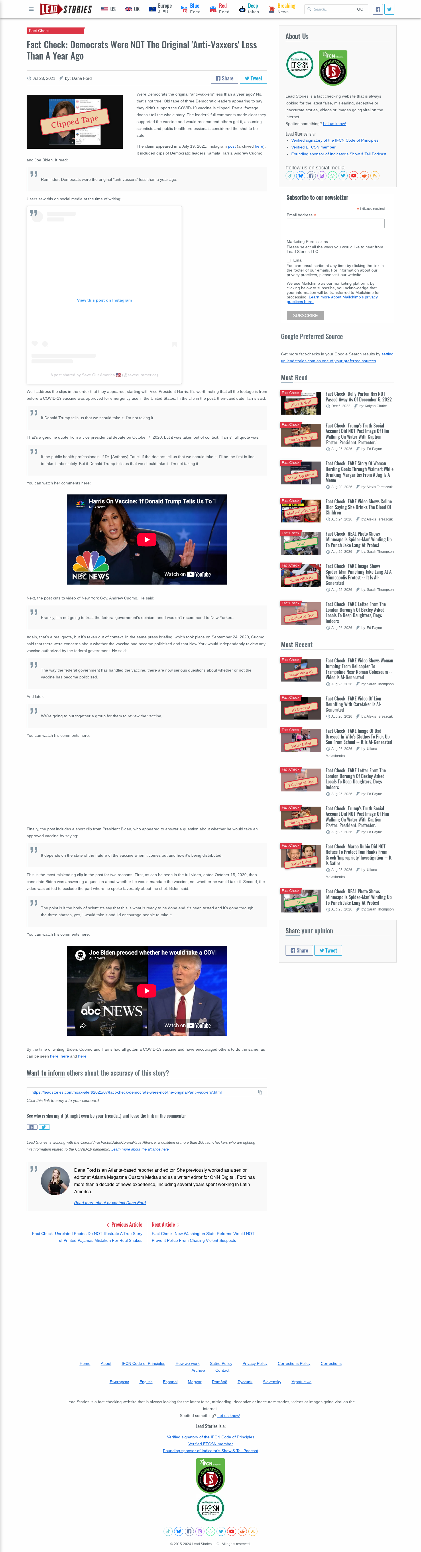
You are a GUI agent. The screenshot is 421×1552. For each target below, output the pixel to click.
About (106, 1363)
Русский (245, 1381)
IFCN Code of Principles (143, 1363)
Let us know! (334, 123)
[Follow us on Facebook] (311, 175)
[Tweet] (389, 9)
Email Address (301, 215)
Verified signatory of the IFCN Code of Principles (335, 140)
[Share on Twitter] (44, 1127)
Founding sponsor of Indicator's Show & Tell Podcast (338, 154)
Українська (302, 1381)
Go (360, 9)
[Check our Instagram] (321, 175)
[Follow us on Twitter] (343, 175)
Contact (222, 1370)
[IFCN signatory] (210, 1476)
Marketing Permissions (307, 241)
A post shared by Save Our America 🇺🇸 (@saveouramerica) (104, 375)
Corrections (331, 1363)
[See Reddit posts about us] (364, 175)
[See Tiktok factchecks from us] (290, 175)
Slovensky (272, 1381)
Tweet (255, 78)
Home (85, 1363)
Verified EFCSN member (313, 147)
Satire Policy (221, 1363)
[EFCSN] (210, 1508)
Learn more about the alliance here (140, 1149)
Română (219, 1381)
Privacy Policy (255, 1363)
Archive (198, 1370)
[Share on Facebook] (32, 1127)
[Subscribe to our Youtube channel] (353, 175)
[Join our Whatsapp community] (332, 175)
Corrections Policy (294, 1363)
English (146, 1381)
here (259, 146)
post (232, 146)
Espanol (170, 1381)
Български (119, 1381)
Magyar (195, 1381)
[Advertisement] (147, 1294)
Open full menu (31, 9)
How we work (188, 1363)
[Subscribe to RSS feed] (374, 175)
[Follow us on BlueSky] (300, 175)
